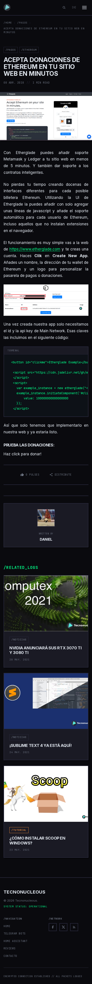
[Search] (64, 7)
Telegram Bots (15, 933)
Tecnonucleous (24, 892)
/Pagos (22, 22)
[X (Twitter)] (63, 927)
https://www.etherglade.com (34, 249)
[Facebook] (53, 927)
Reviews (9, 948)
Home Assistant (15, 941)
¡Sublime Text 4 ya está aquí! (40, 745)
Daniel (46, 539)
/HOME (8, 22)
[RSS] (74, 927)
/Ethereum (29, 49)
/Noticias (19, 639)
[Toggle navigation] (84, 7)
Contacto (10, 956)
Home (7, 926)
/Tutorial (19, 830)
